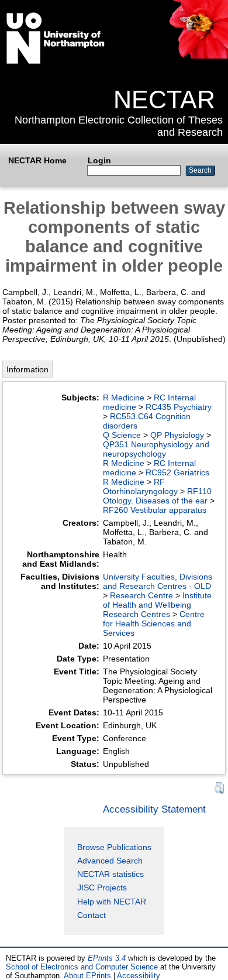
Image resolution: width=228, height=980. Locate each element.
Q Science (122, 435)
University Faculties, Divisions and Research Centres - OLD (157, 581)
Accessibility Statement (154, 809)
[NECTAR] (198, 55)
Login (99, 160)
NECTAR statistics (110, 874)
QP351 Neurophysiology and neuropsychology (156, 449)
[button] (219, 788)
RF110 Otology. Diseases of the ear (157, 495)
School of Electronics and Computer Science (82, 966)
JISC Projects (102, 887)
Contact (91, 915)
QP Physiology (177, 435)
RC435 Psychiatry (179, 407)
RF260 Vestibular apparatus (154, 510)
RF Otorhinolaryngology (140, 486)
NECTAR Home (37, 160)
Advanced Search (110, 860)
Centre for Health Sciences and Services (154, 623)
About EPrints (87, 975)
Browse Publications (114, 847)
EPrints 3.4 (107, 958)
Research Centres (136, 614)
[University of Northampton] (55, 61)
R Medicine (123, 397)
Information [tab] (27, 369)
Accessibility (138, 975)
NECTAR (164, 99)
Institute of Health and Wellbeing (157, 600)
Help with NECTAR (111, 901)
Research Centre (141, 595)
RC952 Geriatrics (177, 472)
